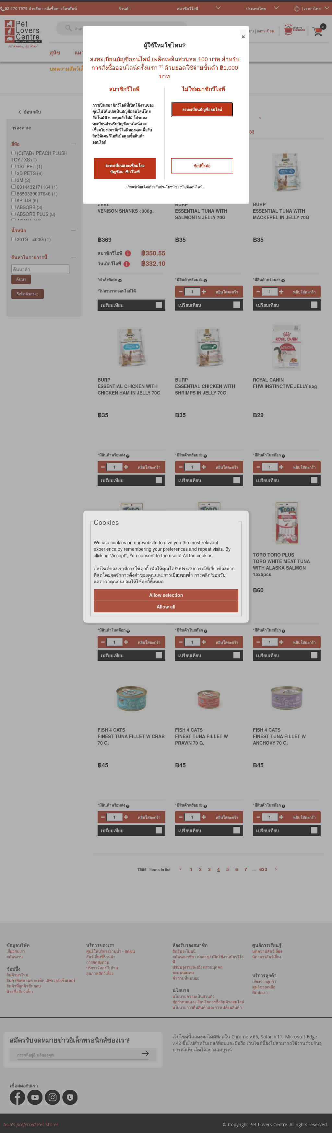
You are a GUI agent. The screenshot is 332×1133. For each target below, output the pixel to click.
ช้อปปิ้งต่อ (202, 166)
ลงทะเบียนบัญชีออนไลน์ (202, 109)
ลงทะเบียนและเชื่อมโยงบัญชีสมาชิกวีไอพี (125, 168)
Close (243, 33)
